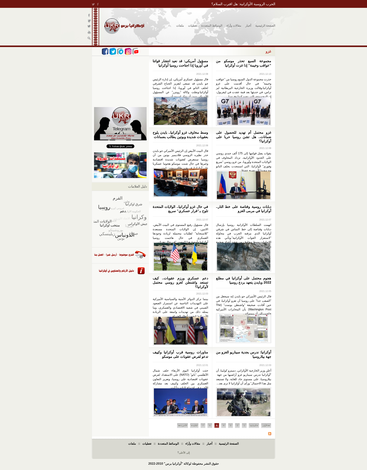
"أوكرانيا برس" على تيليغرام (89, 21)
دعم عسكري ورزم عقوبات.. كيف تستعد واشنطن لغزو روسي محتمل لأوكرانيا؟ (180, 282)
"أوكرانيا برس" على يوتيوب (89, 33)
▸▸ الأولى (266, 425)
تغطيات (192, 25)
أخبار (248, 25)
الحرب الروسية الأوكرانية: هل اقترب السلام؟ (243, 4)
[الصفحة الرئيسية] (124, 26)
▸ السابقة (254, 425)
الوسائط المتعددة (211, 25)
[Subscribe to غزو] (269, 434)
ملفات (180, 25)
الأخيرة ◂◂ (182, 425)
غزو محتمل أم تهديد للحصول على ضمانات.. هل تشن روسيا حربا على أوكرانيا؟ (243, 137)
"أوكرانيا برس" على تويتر (89, 27)
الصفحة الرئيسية (265, 25)
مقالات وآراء (234, 25)
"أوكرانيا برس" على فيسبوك (89, 15)
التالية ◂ (194, 425)
